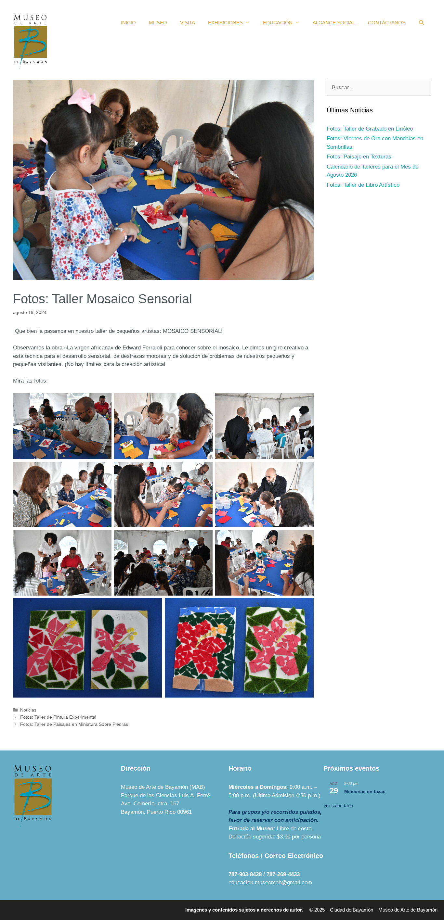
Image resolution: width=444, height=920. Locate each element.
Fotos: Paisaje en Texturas (359, 157)
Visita (187, 22)
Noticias (28, 709)
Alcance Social (334, 22)
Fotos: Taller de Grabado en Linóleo (370, 129)
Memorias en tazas (364, 791)
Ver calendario (338, 805)
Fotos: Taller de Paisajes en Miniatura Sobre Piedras (74, 724)
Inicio (128, 22)
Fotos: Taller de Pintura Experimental (58, 717)
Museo (158, 22)
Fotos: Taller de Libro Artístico (363, 185)
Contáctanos (386, 22)
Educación (278, 22)
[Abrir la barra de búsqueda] (421, 22)
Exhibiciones (225, 22)
